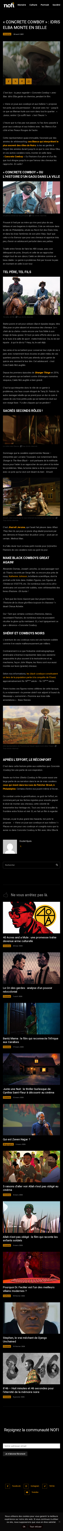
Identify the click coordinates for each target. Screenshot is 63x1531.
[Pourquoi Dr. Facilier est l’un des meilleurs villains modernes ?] (31, 1267)
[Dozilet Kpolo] (10, 847)
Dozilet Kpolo (26, 841)
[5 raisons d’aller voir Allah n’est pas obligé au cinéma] (31, 1166)
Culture (7, 1296)
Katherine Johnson (18, 576)
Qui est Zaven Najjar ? (16, 1139)
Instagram (35, 1486)
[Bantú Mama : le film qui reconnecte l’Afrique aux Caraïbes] (31, 1018)
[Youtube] (27, 1492)
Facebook (16, 1486)
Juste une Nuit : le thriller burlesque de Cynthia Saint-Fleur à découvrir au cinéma (28, 1091)
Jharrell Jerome (16, 527)
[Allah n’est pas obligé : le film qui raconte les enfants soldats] (31, 1217)
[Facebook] (8, 81)
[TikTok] (44, 1486)
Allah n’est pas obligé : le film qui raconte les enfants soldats (30, 1239)
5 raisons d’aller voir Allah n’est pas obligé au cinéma (30, 1188)
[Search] (57, 865)
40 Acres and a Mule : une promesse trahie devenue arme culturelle (29, 939)
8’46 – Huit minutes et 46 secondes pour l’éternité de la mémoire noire (28, 1390)
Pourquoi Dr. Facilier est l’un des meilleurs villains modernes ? (29, 1289)
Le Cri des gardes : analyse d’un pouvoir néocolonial (27, 990)
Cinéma (7, 34)
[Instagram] (26, 1486)
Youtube (35, 1492)
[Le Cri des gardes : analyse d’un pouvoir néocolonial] (31, 968)
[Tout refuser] (59, 1521)
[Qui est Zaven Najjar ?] (31, 1119)
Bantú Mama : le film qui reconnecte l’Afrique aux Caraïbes (30, 1040)
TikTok (52, 1486)
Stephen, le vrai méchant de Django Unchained (25, 1340)
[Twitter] (15, 81)
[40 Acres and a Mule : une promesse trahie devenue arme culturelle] (31, 917)
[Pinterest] (22, 81)
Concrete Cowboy (14, 156)
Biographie (8, 1144)
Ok (24, 1526)
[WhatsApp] (29, 81)
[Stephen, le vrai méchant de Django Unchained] (31, 1318)
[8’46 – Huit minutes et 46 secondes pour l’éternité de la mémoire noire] (31, 1368)
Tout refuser (36, 1526)
